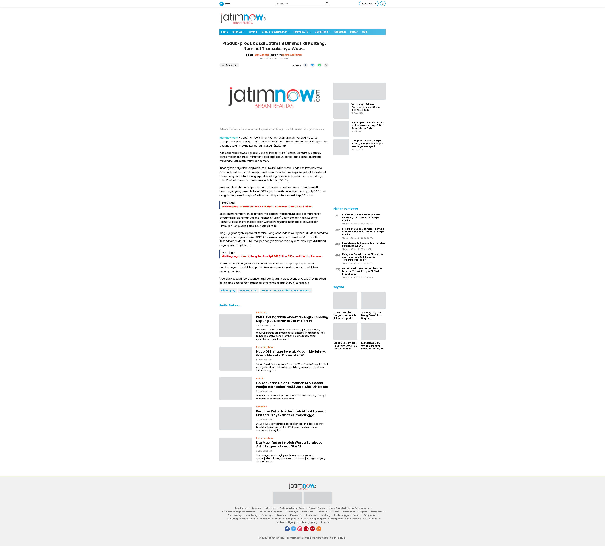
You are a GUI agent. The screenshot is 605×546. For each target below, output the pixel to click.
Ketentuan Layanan (271, 511)
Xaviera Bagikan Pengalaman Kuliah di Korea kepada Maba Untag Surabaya (344, 315)
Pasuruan (311, 515)
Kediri (356, 515)
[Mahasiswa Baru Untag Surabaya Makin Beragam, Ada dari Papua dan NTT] (373, 331)
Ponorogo (267, 515)
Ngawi (363, 511)
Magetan (376, 511)
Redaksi (256, 508)
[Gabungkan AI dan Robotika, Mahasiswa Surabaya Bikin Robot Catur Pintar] (341, 129)
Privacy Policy (317, 508)
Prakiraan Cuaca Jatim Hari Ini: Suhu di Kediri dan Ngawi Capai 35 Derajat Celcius (363, 231)
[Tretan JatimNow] (359, 91)
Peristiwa (237, 32)
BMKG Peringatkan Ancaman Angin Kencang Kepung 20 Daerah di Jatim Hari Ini (292, 319)
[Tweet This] (312, 65)
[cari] (327, 4)
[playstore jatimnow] (287, 499)
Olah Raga (340, 32)
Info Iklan (270, 508)
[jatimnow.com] (243, 17)
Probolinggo (341, 515)
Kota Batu (308, 511)
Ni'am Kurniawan (292, 54)
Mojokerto (296, 515)
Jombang (251, 515)
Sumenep (265, 518)
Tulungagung (309, 522)
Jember (279, 522)
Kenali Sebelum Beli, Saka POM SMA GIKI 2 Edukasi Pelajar (345, 346)
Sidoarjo (323, 511)
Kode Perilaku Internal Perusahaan (349, 508)
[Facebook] (287, 528)
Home (224, 32)
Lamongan (349, 511)
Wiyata (253, 32)
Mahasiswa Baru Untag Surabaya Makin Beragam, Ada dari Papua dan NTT (373, 346)
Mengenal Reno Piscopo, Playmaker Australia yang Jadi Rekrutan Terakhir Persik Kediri (362, 257)
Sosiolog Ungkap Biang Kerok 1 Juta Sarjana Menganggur (371, 315)
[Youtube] (306, 528)
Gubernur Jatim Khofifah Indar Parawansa (285, 290)
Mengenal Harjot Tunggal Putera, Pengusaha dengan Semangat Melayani (367, 143)
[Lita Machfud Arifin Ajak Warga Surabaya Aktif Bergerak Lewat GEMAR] (235, 449)
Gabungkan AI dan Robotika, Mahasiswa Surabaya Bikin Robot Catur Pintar (368, 125)
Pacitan (325, 522)
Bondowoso (354, 518)
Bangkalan (370, 515)
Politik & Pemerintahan (274, 32)
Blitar (278, 518)
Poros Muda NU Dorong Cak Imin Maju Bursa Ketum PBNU (363, 244)
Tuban (304, 518)
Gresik (335, 511)
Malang (325, 515)
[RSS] (318, 528)
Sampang (232, 518)
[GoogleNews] (312, 528)
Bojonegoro (319, 518)
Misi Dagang (228, 290)
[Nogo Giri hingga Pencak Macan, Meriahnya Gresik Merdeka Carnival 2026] (235, 359)
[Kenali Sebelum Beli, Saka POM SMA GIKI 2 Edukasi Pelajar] (345, 331)
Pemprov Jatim (248, 290)
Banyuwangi (235, 515)
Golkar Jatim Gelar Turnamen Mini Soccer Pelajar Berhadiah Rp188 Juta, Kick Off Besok (292, 385)
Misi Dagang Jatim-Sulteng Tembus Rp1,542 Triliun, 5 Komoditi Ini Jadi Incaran (272, 256)
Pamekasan (249, 518)
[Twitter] (293, 528)
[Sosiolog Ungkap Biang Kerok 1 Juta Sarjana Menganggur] (373, 300)
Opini (365, 32)
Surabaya (292, 511)
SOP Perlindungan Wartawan (239, 511)
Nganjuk (293, 522)
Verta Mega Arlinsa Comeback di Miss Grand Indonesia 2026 (365, 107)
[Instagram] (299, 528)
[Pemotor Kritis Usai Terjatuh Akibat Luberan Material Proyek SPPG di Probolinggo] (235, 418)
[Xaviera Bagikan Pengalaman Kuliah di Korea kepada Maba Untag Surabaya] (345, 300)
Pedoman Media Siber (292, 508)
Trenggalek (336, 518)
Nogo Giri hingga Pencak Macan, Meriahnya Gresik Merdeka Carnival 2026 (291, 353)
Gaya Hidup (321, 32)
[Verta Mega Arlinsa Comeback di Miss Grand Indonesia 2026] (341, 111)
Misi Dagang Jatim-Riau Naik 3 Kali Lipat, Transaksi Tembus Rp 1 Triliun (267, 206)
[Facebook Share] (305, 65)
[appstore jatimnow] (318, 499)
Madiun (281, 515)
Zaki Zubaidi (262, 54)
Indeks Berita (369, 3)
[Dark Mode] (383, 3)
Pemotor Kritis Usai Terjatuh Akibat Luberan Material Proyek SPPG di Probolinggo (291, 413)
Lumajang (291, 518)
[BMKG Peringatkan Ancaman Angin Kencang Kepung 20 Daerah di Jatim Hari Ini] (235, 325)
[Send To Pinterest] (326, 65)
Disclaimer (241, 508)
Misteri (354, 32)
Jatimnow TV (300, 32)
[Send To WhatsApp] (319, 65)
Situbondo (371, 518)
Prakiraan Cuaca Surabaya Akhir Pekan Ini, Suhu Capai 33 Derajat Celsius (361, 217)
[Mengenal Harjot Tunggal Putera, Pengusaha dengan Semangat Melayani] (341, 147)
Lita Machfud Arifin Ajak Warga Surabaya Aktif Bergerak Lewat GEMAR (289, 444)
